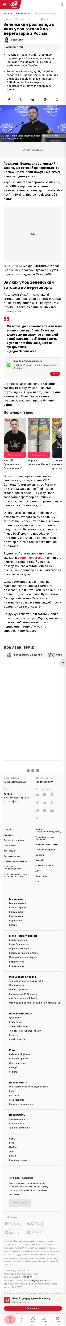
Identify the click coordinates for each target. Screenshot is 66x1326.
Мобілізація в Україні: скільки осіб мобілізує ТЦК (35, 1002)
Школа (12, 1091)
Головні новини (17, 903)
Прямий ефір (16, 911)
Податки (13, 1035)
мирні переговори (33, 557)
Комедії (13, 1067)
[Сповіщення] (62, 4)
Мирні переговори (19, 948)
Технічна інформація (45, 850)
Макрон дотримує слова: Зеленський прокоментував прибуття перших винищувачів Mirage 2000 (31, 270)
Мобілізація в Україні (22, 976)
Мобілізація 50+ (17, 985)
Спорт (12, 1138)
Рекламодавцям (12, 856)
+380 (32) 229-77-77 (22, 1277)
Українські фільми (18, 1058)
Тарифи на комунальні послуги (25, 1030)
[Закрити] (60, 1298)
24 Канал (8, 14)
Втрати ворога (16, 966)
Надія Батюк (17, 40)
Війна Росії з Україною (23, 935)
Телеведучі (9, 851)
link (37, 794)
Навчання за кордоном (21, 1104)
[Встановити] (33, 1303)
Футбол (13, 1147)
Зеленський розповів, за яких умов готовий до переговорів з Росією (48, 14)
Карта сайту (41, 876)
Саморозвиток (16, 1099)
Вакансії (39, 860)
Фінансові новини (18, 1026)
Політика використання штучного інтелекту (15, 875)
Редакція (8, 835)
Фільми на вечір (17, 1063)
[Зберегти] (57, 99)
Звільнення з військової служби (26, 981)
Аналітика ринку (17, 1119)
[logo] (14, 4)
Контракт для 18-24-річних (23, 994)
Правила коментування (46, 844)
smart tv (13, 1232)
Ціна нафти (15, 1017)
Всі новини (16, 899)
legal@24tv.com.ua (41, 1280)
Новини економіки (20, 1013)
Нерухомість (17, 1114)
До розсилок (20, 1202)
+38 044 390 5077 (44, 782)
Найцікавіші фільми (19, 1054)
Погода (13, 925)
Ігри (37, 881)
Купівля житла (16, 1123)
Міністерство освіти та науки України (28, 1086)
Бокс (11, 1142)
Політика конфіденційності (12, 868)
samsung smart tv (35, 1232)
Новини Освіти (18, 1082)
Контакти (39, 855)
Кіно (12, 1050)
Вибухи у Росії (16, 961)
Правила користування (15, 861)
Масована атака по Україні (23, 957)
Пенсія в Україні (17, 1039)
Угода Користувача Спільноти (44, 838)
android (13, 1223)
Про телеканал (11, 846)
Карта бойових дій (19, 944)
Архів (38, 871)
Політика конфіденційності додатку (48, 831)
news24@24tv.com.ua (15, 782)
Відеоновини (16, 916)
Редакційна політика (14, 840)
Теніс (12, 1151)
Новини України (24, 14)
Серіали (13, 1071)
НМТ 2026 (14, 1095)
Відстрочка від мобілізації (23, 998)
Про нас (8, 830)
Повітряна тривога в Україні (24, 953)
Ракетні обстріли (18, 939)
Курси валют (15, 1022)
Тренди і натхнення (19, 1127)
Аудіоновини (16, 920)
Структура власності (45, 866)
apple (35, 1223)
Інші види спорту (18, 1160)
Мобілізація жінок (18, 989)
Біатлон (13, 1155)
